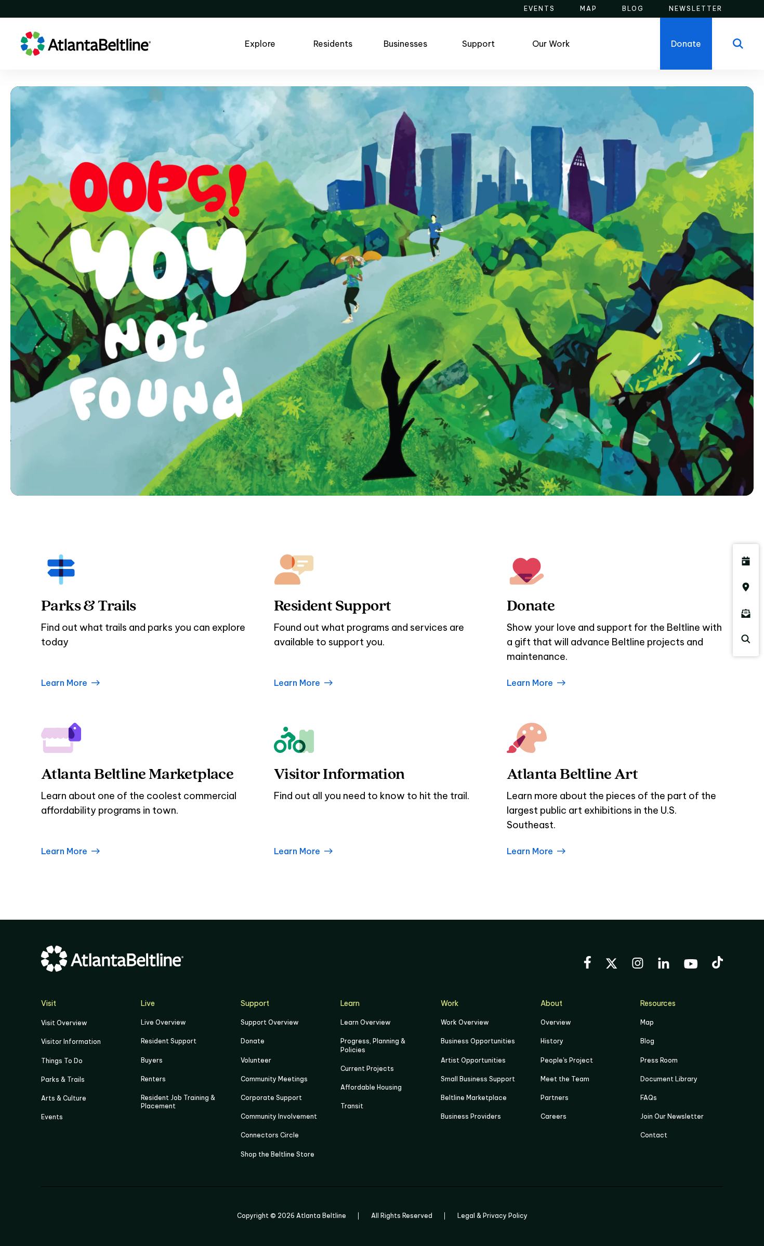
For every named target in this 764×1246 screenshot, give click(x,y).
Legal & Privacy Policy (492, 1216)
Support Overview (269, 1022)
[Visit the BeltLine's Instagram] (637, 965)
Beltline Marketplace (474, 1098)
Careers (554, 1116)
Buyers (152, 1060)
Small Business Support (478, 1079)
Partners (555, 1098)
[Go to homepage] (86, 44)
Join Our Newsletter (672, 1116)
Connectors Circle (270, 1135)
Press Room (659, 1060)
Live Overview (163, 1022)
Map (647, 1022)
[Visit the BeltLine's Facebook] (587, 964)
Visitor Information (71, 1041)
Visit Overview (64, 1023)
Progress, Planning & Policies (372, 1045)
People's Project (567, 1060)
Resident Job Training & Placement (178, 1102)
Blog (647, 1041)
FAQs (648, 1098)
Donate (253, 1041)
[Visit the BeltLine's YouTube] (690, 965)
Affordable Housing (371, 1087)
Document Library (668, 1079)
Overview (556, 1022)
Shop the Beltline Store (277, 1154)
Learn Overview (365, 1022)
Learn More (64, 683)
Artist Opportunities (473, 1060)
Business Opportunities (478, 1041)
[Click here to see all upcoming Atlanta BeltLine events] (746, 561)
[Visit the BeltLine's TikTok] (717, 964)
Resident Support (168, 1041)
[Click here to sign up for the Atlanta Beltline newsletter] (746, 613)
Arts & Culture (63, 1098)
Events (52, 1117)
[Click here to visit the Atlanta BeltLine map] (746, 587)
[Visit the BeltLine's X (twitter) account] (611, 965)
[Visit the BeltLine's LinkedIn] (663, 965)
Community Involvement (279, 1116)
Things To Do (62, 1061)
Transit (351, 1106)
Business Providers (471, 1116)
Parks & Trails (63, 1079)
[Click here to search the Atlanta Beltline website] (746, 639)
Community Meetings (274, 1079)
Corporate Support (271, 1098)
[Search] (738, 44)
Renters (153, 1079)
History (552, 1041)
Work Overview (465, 1022)
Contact (653, 1135)
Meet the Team (565, 1079)
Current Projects (367, 1068)
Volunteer (256, 1060)
